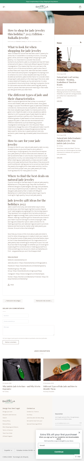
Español (7, 450)
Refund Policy (7, 424)
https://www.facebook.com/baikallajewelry (30, 266)
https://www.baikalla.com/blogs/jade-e (33, 263)
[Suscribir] (79, 423)
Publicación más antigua (12, 300)
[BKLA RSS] (80, 42)
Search (5, 417)
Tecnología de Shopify (20, 457)
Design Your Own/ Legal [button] (11, 408)
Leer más (59, 101)
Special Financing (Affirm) (34, 424)
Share (12, 284)
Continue (58, 452)
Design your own (7, 411)
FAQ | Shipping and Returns (10, 427)
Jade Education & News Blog (35, 417)
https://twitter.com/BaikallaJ (23, 277)
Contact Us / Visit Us (33, 411)
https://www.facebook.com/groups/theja (27, 271)
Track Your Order (7, 433)
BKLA (6, 457)
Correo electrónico (10, 323)
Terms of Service (8, 430)
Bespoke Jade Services (9, 414)
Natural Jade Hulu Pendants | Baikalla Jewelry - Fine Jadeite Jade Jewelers (69, 141)
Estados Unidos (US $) (25, 450)
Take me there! (13, 257)
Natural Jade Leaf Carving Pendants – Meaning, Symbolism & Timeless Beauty (68, 81)
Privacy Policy (6, 421)
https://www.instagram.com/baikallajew (30, 274)
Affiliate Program (7, 436)
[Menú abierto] (6, 7)
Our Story (29, 414)
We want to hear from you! (34, 421)
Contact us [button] (31, 408)
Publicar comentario (10, 342)
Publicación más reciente (44, 300)
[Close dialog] (79, 432)
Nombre (6, 318)
